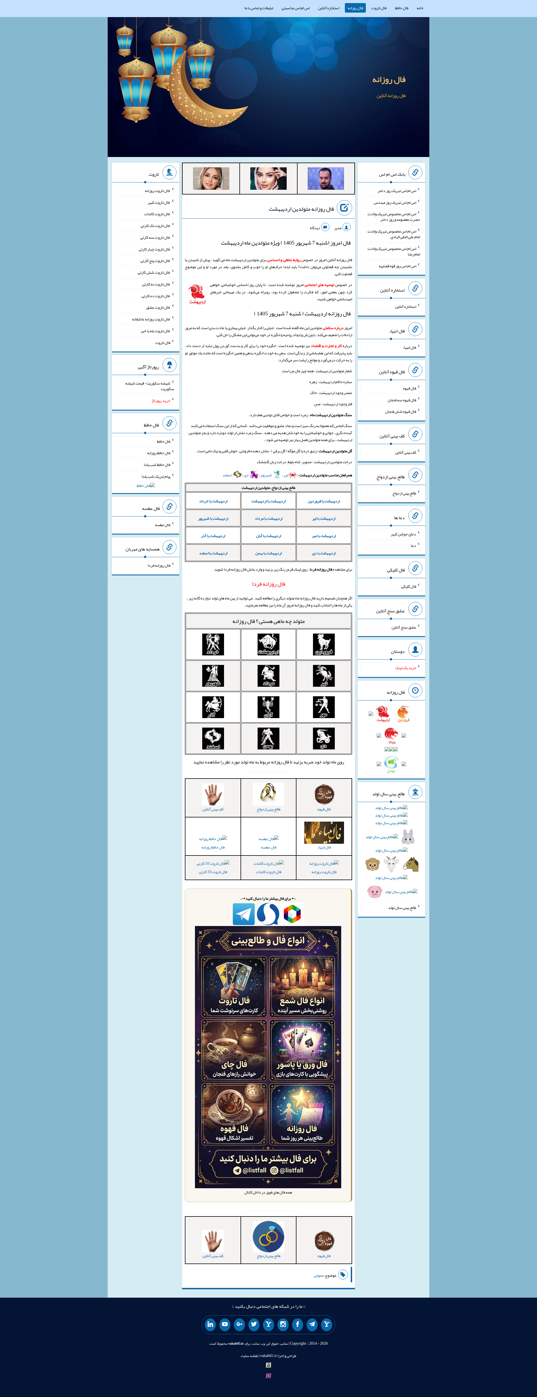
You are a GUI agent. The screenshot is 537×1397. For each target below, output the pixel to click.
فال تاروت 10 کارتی (213, 872)
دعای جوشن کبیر (403, 534)
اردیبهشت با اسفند (213, 553)
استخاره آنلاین (328, 8)
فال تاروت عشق (158, 307)
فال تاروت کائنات (268, 872)
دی (246, 475)
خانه (420, 8)
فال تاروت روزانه (324, 872)
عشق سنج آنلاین (404, 627)
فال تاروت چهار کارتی (154, 249)
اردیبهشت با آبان (268, 536)
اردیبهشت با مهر (324, 536)
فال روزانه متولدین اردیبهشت (301, 208)
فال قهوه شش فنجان (400, 411)
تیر (286, 475)
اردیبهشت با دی (324, 553)
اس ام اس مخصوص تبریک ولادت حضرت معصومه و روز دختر (394, 216)
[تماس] (268, 1324)
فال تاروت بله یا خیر (155, 331)
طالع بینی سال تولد (402, 907)
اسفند (228, 475)
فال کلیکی (408, 586)
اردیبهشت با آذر (213, 536)
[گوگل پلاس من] (239, 1324)
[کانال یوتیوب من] (224, 1324)
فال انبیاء (409, 347)
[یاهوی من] (326, 1324)
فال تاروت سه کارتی (155, 237)
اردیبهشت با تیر (323, 518)
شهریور (266, 475)
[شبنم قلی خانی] (211, 180)
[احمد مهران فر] (326, 180)
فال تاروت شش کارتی (154, 272)
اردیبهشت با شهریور (213, 518)
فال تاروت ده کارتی (156, 295)
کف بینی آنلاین (405, 452)
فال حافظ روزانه (213, 847)
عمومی (319, 1275)
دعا (413, 545)
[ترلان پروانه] (268, 180)
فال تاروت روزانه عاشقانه (151, 319)
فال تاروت (379, 8)
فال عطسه (268, 847)
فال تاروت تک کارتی (155, 225)
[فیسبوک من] (297, 1324)
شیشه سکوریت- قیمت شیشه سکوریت (149, 386)
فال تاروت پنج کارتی (155, 260)
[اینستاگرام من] (283, 1324)
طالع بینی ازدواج (404, 493)
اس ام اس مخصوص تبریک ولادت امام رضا (394, 251)
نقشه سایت (249, 1356)
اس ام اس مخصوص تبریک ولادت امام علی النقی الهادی (394, 234)
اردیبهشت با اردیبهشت (268, 501)
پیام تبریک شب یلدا (156, 476)
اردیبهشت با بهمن (268, 553)
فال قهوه (409, 388)
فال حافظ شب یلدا (157, 464)
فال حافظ (401, 8)
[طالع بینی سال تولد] (391, 851)
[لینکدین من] (210, 1324)
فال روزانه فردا (159, 565)
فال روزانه (355, 8)
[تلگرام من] (312, 1324)
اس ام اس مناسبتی (296, 8)
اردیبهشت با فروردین (324, 501)
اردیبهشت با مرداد (268, 518)
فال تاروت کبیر (159, 202)
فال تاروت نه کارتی (156, 284)
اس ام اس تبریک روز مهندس (395, 202)
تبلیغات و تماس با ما (258, 8)
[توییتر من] (254, 1324)
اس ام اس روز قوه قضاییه (397, 265)
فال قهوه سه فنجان (402, 400)
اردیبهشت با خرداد (213, 501)
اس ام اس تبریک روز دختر (397, 190)
